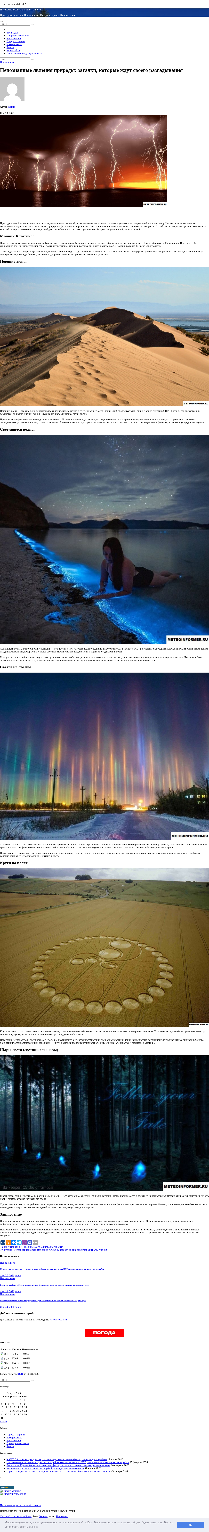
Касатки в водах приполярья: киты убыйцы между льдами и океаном (45, 1468)
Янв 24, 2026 (7, 1307)
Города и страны (16, 41)
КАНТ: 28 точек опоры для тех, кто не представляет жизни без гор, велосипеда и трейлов (57, 1459)
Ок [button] (190, 1525)
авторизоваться (58, 1319)
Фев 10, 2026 (7, 1291)
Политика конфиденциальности (24, 53)
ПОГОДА (12, 32)
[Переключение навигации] (1, 21)
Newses (43, 1516)
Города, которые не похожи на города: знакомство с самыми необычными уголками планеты (58, 1471)
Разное (10, 47)
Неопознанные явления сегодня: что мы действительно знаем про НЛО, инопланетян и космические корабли (52, 1269)
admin (11, 106)
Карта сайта (13, 50)
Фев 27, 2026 (7, 1275)
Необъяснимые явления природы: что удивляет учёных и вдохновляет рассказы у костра (43, 1300)
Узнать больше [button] (29, 1526)
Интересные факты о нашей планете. (20, 9)
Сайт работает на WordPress (16, 1516)
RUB (20, 1374)
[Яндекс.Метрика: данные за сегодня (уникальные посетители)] (10, 1491)
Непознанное (14, 38)
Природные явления (18, 35)
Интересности (14, 44)
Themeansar (62, 1516)
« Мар (3, 1421)
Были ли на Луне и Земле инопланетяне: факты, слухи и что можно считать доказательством (44, 1285)
